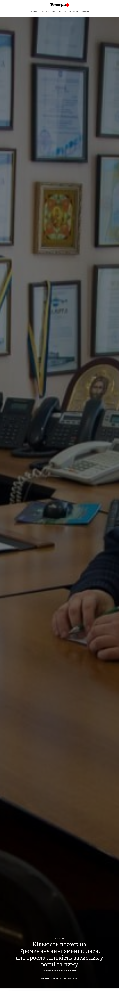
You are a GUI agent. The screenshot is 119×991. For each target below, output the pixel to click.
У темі (42, 11)
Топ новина (33, 11)
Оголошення (85, 11)
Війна (59, 11)
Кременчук (59, 938)
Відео (53, 11)
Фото (47, 11)
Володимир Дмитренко (49, 978)
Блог (65, 11)
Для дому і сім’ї (73, 11)
